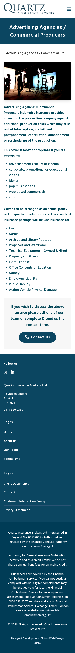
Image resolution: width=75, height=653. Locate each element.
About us (10, 441)
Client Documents (16, 483)
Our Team (11, 450)
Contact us (40, 337)
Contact (9, 492)
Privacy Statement (17, 510)
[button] (69, 9)
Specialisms (12, 459)
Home (8, 432)
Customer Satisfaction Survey (25, 501)
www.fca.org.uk (44, 546)
